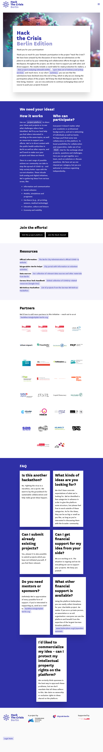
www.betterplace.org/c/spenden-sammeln (69, 629)
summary (54, 72)
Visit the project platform (32, 234)
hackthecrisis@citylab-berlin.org (34, 317)
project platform (34, 122)
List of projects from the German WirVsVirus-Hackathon (49, 289)
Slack (56, 150)
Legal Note (8, 738)
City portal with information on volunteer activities (49, 268)
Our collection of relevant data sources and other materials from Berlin (51, 275)
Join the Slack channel (57, 234)
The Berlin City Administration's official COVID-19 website (49, 261)
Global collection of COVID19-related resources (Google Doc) (48, 282)
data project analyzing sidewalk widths (34, 69)
